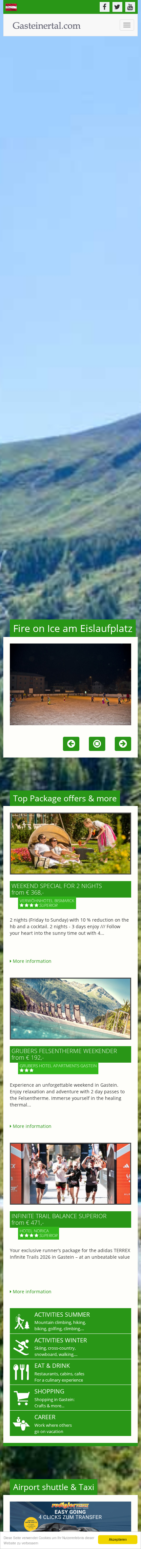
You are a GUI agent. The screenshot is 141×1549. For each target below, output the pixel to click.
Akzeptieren (118, 1539)
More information (31, 961)
